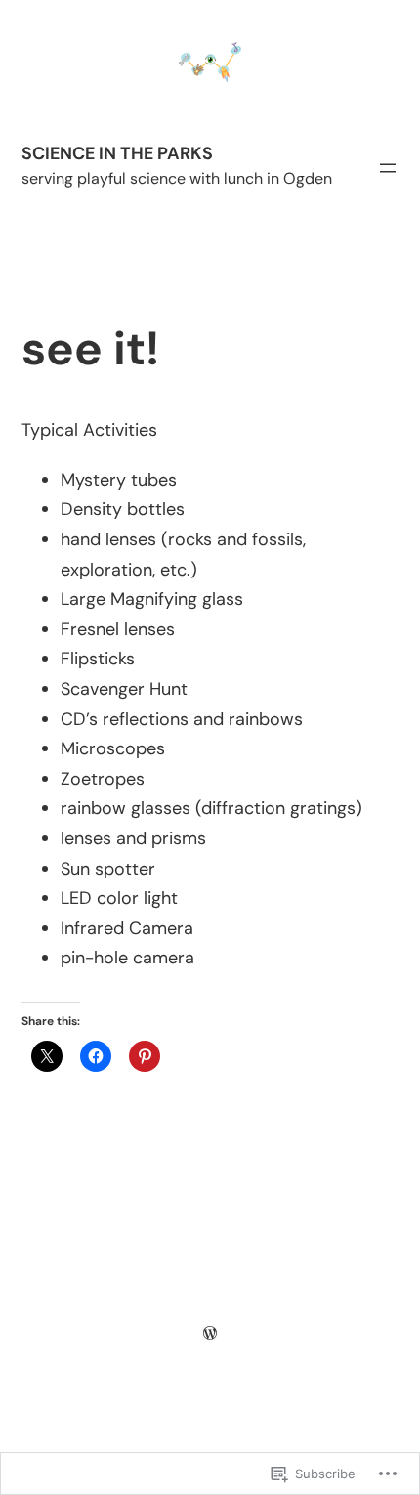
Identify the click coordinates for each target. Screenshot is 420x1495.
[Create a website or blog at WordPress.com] (210, 1333)
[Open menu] (387, 168)
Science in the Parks (117, 153)
